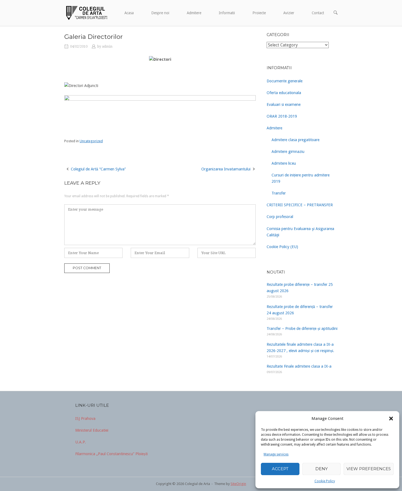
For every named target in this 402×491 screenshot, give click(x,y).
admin (107, 46)
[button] (391, 418)
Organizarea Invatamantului (225, 169)
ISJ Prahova (85, 418)
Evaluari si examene (284, 104)
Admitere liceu (284, 163)
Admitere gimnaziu (288, 151)
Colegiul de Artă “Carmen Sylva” (98, 169)
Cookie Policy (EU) (282, 247)
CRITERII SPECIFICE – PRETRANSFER (300, 205)
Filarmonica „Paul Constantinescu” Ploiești (111, 454)
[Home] (86, 12)
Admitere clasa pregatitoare (295, 140)
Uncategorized (91, 141)
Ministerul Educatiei (91, 430)
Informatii (227, 13)
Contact (318, 13)
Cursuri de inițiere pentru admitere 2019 (301, 178)
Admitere (194, 13)
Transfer (279, 193)
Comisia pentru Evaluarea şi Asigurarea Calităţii (300, 231)
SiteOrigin (238, 484)
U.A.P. (80, 442)
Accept (280, 468)
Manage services (276, 454)
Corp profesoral (280, 216)
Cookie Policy (324, 481)
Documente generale (284, 81)
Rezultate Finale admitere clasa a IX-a (299, 366)
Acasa (129, 13)
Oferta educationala (284, 93)
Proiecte (259, 13)
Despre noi (160, 13)
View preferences (368, 468)
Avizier (288, 13)
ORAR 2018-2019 (282, 116)
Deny (321, 468)
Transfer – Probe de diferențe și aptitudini (302, 328)
